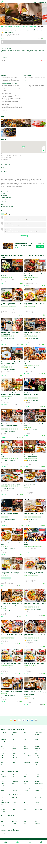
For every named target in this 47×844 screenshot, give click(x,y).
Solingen (3, 811)
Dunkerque (14, 819)
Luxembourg (26, 779)
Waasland (37, 785)
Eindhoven (14, 746)
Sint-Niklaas (37, 779)
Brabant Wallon (4, 779)
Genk (13, 774)
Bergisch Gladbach (5, 802)
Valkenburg (37, 746)
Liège (25, 776)
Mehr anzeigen (23, 235)
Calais (2, 823)
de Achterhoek (4, 757)
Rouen (36, 819)
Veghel (36, 751)
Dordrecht (14, 739)
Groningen (14, 760)
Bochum (2, 804)
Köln (24, 802)
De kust (2, 790)
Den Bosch (3, 764)
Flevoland (14, 751)
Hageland (14, 779)
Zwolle (36, 767)
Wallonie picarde (38, 788)
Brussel (2, 783)
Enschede (14, 748)
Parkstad (25, 757)
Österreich (3, 833)
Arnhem (2, 746)
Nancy (25, 821)
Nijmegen (26, 746)
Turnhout (37, 781)
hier (6, 83)
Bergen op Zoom (4, 751)
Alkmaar (2, 734)
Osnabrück (37, 804)
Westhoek (37, 790)
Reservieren (40, 246)
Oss (24, 753)
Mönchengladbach (38, 797)
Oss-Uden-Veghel (27, 755)
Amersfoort (3, 739)
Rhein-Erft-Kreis (38, 809)
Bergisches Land (4, 800)
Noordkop (26, 748)
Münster (36, 800)
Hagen (13, 809)
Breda (2, 755)
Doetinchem (14, 737)
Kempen (14, 785)
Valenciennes (37, 823)
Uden (36, 741)
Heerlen (14, 764)
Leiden (25, 739)
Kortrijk (13, 788)
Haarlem (14, 762)
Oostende (26, 790)
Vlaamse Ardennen (39, 783)
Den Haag (3, 767)
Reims (25, 825)
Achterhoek (3, 732)
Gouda (13, 755)
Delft (2, 762)
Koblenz (25, 797)
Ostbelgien (37, 774)
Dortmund (3, 809)
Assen (2, 748)
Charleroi (3, 788)
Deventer (14, 734)
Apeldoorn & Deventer (5, 744)
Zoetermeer (37, 764)
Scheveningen (26, 767)
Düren (13, 800)
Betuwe (2, 753)
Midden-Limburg (27, 744)
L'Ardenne (14, 790)
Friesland (14, 753)
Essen (13, 804)
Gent (13, 776)
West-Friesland (38, 757)
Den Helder (14, 732)
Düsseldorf (14, 802)
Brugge (2, 781)
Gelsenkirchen (15, 807)
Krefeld (25, 800)
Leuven (25, 774)
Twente (36, 739)
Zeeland (36, 762)
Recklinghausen (38, 807)
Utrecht (36, 744)
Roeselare (37, 776)
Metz (25, 819)
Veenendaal (37, 748)
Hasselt (13, 783)
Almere (2, 737)
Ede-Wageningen (15, 744)
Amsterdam (3, 741)
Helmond (14, 767)
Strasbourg (37, 821)
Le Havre (14, 823)
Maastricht (26, 741)
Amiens (2, 819)
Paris (25, 823)
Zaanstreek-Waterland (39, 760)
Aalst (2, 774)
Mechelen (26, 781)
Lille (13, 825)
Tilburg (36, 737)
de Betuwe (3, 760)
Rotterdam (26, 764)
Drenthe (14, 741)
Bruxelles (3, 785)
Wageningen (37, 753)
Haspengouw (15, 781)
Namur (25, 785)
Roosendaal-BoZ (27, 762)
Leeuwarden (26, 737)
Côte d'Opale (3, 825)
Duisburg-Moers (15, 797)
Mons (25, 783)
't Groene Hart (15, 757)
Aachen (2, 797)
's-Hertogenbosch (38, 732)
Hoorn (25, 734)
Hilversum (26, 732)
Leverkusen (26, 804)
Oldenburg (37, 802)
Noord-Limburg (27, 751)
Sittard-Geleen (38, 734)
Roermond (26, 760)
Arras (2, 821)
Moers (25, 807)
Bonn (2, 807)
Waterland (37, 755)
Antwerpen (3, 776)
